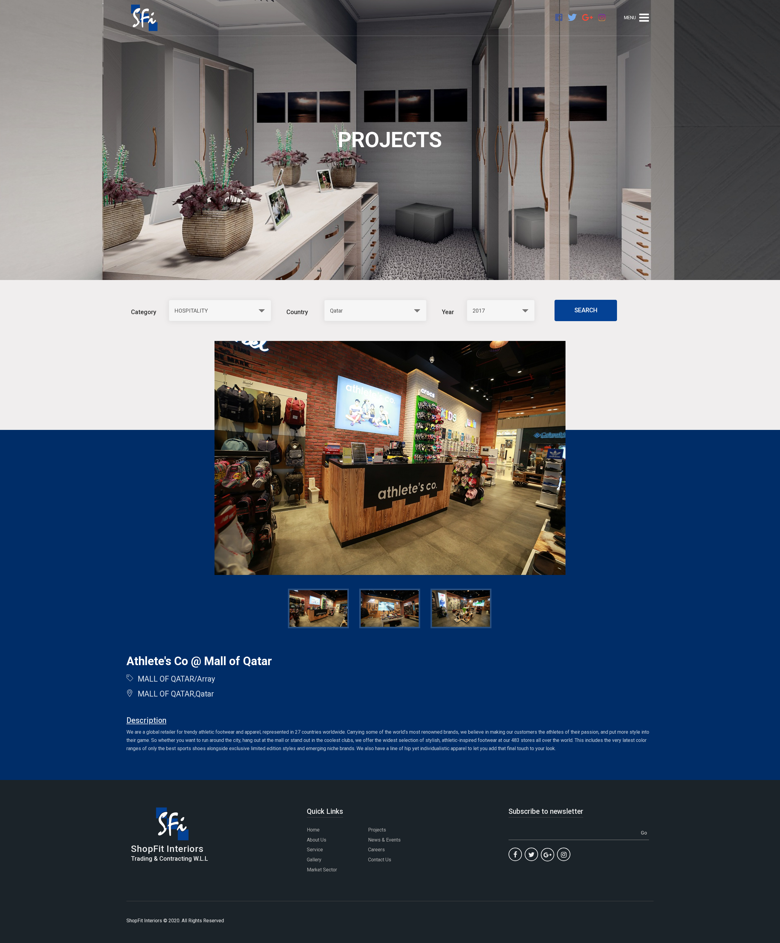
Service (315, 850)
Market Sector (322, 870)
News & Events (384, 840)
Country (297, 312)
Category (143, 312)
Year (448, 312)
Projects (377, 830)
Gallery (314, 860)
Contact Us (379, 860)
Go (644, 833)
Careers (376, 850)
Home (313, 830)
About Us (316, 840)
